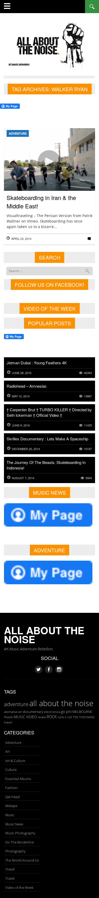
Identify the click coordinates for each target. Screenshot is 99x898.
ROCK (52, 716)
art (20, 712)
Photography (15, 851)
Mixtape (11, 805)
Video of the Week (19, 887)
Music (9, 815)
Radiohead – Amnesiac (27, 386)
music (8, 717)
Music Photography (20, 833)
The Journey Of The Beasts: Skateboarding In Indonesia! (46, 464)
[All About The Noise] (49, 45)
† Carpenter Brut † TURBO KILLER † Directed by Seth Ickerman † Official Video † (49, 412)
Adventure (18, 133)
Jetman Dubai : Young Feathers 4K (37, 362)
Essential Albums (18, 778)
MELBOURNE (82, 711)
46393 (88, 373)
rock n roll (65, 717)
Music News (14, 824)
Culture (11, 769)
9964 (89, 478)
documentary (33, 711)
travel (8, 722)
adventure (16, 704)
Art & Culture (15, 760)
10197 (88, 449)
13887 (88, 396)
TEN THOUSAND (84, 717)
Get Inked (12, 796)
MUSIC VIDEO (25, 716)
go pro (66, 711)
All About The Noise (44, 634)
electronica (52, 712)
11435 (88, 425)
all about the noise (61, 703)
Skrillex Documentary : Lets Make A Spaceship (47, 438)
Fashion (11, 787)
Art (7, 751)
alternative (10, 712)
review (42, 717)
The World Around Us (22, 860)
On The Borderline (19, 842)
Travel (10, 869)
